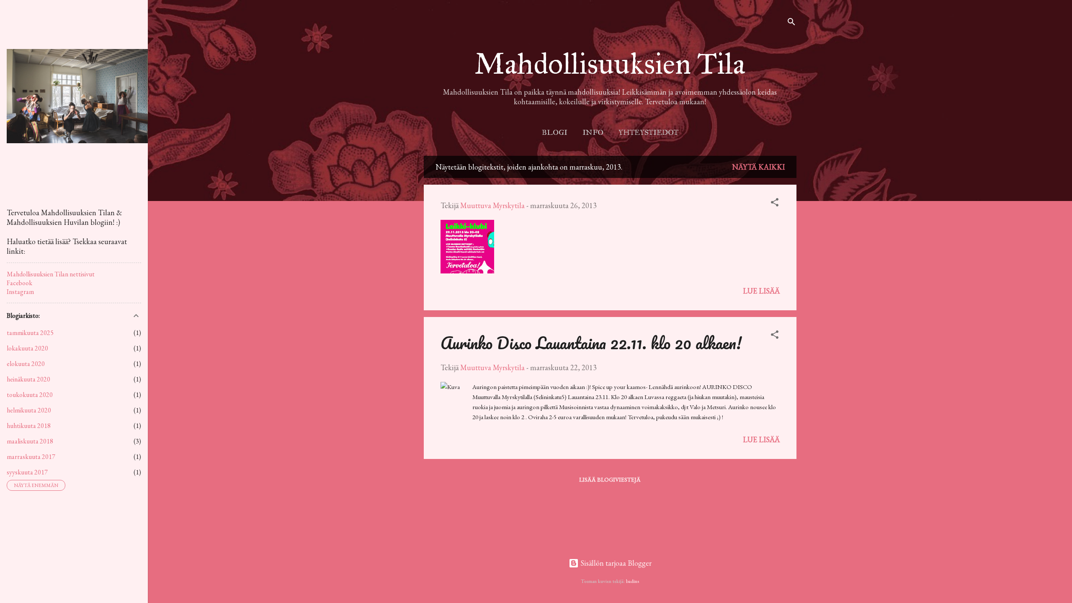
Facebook (19, 282)
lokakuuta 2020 (27, 348)
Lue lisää (761, 291)
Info (592, 132)
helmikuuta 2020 (29, 410)
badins (632, 581)
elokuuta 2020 (26, 363)
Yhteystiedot (648, 132)
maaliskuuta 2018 (30, 441)
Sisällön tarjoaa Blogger (615, 563)
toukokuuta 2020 (30, 394)
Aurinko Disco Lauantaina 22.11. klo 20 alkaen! (591, 343)
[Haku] (791, 23)
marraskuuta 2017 (31, 456)
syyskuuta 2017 (27, 472)
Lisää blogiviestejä (610, 479)
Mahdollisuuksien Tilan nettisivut (51, 274)
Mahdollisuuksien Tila (609, 64)
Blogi (554, 132)
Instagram (20, 291)
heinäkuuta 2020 (28, 379)
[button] (775, 203)
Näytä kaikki (758, 167)
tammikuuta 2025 (30, 332)
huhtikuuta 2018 (29, 425)
